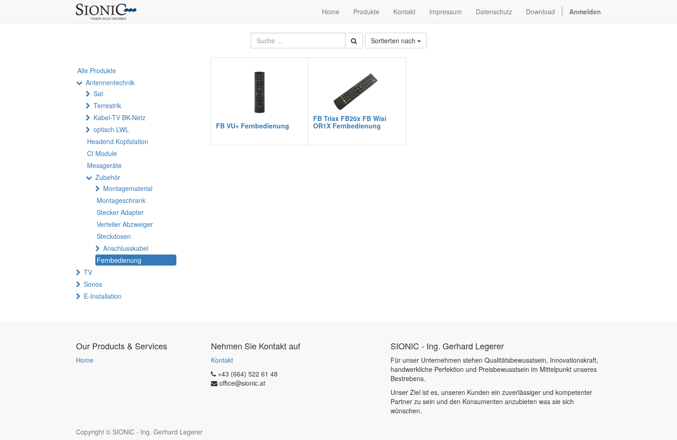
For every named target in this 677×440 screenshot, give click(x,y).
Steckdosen (114, 236)
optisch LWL (111, 129)
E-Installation (103, 296)
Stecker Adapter (120, 212)
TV (88, 272)
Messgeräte (104, 165)
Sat (98, 93)
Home (84, 360)
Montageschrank (121, 200)
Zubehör (107, 177)
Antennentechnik (110, 82)
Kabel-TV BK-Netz (119, 117)
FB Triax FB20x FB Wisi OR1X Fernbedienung (349, 122)
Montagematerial (127, 188)
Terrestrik (107, 105)
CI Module (102, 153)
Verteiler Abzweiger (125, 224)
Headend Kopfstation (117, 141)
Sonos (93, 284)
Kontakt (222, 360)
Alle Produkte (96, 70)
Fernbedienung (119, 260)
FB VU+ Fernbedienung (252, 125)
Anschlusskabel (125, 248)
